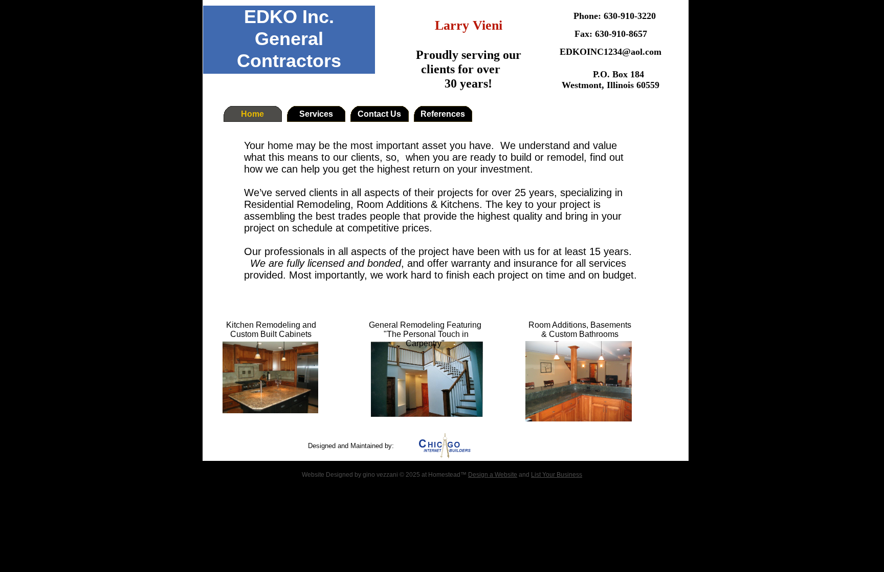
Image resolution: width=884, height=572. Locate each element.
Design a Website (492, 474)
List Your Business (556, 474)
